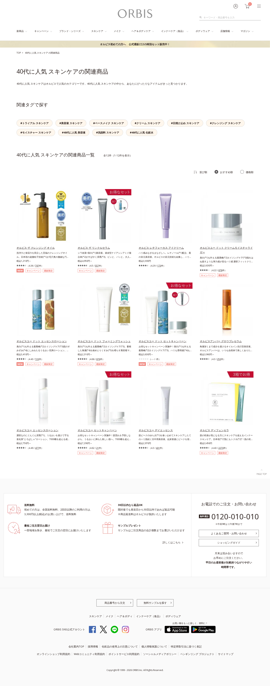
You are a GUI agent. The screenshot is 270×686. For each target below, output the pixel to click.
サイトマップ (225, 654)
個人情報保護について (154, 646)
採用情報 (93, 646)
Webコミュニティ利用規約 (89, 654)
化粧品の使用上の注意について (120, 646)
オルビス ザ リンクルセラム (94, 247)
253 (219, 359)
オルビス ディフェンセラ (214, 430)
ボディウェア (203, 31)
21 (97, 448)
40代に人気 (31, 52)
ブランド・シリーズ (70, 31)
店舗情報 (225, 31)
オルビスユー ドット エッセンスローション (42, 341)
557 (97, 265)
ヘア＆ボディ (124, 616)
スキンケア (97, 31)
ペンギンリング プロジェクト (197, 654)
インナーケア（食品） (173, 31)
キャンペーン (41, 31)
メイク (117, 31)
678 (220, 270)
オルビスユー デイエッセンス (156, 430)
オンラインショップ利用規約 (53, 654)
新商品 (20, 31)
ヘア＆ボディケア (141, 31)
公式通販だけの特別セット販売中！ (135, 44)
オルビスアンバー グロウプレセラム (221, 341)
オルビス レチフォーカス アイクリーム (161, 247)
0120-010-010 (235, 516)
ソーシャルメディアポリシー (160, 654)
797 (37, 265)
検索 (202, 17)
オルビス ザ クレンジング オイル (36, 247)
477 (37, 448)
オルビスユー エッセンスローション (37, 430)
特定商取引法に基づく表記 (186, 646)
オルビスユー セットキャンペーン (97, 430)
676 (98, 359)
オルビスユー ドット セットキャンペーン (162, 341)
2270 (221, 448)
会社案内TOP (76, 646)
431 (158, 448)
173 (159, 265)
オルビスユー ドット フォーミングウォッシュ (104, 341)
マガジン (245, 31)
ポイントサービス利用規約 (124, 654)
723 (37, 359)
